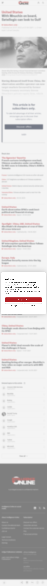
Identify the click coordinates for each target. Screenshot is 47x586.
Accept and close (23, 300)
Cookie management (33, 291)
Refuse (33, 306)
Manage (14, 306)
